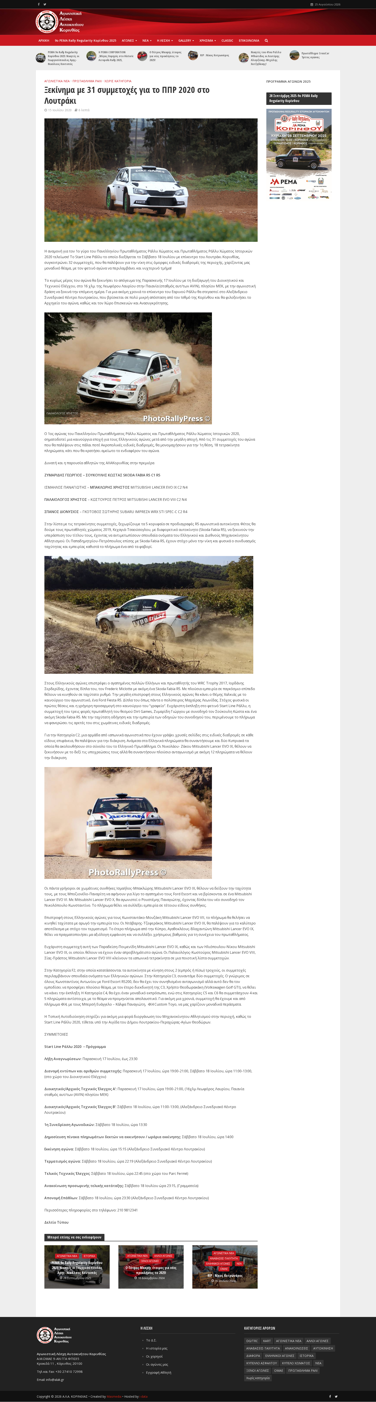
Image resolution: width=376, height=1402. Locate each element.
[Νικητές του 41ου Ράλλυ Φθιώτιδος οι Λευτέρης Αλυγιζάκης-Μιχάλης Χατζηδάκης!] (244, 58)
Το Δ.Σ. (151, 1340)
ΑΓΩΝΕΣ (128, 40)
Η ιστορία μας (157, 1348)
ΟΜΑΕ (224, 1269)
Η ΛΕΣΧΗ (163, 40)
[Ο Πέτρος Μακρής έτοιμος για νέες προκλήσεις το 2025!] (142, 56)
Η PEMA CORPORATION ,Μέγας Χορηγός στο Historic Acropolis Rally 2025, (116, 56)
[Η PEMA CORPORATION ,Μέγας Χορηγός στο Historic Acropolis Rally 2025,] (91, 56)
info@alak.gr (55, 1379)
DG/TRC (252, 1341)
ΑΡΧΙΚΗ (44, 40)
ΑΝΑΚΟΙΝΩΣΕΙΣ (296, 1348)
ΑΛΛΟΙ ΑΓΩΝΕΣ (163, 1256)
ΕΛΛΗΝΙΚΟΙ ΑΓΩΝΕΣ (218, 1264)
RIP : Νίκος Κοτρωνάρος (214, 55)
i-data (143, 1396)
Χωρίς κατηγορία (117, 81)
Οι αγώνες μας (157, 1364)
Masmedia (114, 1396)
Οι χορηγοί (154, 1356)
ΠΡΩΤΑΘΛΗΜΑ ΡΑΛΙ (87, 81)
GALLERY (184, 40)
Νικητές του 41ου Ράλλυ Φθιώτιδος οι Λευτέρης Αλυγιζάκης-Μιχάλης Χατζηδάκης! (266, 58)
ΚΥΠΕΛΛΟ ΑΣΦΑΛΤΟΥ (261, 1363)
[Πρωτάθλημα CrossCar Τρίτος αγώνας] (295, 55)
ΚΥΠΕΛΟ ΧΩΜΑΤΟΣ (296, 1363)
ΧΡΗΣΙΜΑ (206, 40)
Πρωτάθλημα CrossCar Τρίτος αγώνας (315, 55)
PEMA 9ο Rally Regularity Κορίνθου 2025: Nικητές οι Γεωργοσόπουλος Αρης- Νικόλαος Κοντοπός (63, 58)
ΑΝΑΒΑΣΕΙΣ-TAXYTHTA (224, 1258)
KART (267, 1341)
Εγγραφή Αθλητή (158, 1372)
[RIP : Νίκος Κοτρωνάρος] (193, 55)
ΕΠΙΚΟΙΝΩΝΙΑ (249, 40)
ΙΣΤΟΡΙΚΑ (89, 1256)
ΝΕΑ (146, 40)
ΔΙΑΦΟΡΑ (253, 1356)
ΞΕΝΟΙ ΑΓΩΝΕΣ (150, 1261)
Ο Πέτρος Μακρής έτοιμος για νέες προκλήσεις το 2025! (165, 56)
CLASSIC (227, 40)
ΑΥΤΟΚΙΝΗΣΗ (323, 1348)
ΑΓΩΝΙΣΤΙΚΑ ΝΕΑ (57, 81)
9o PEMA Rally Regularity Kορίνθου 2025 (85, 40)
